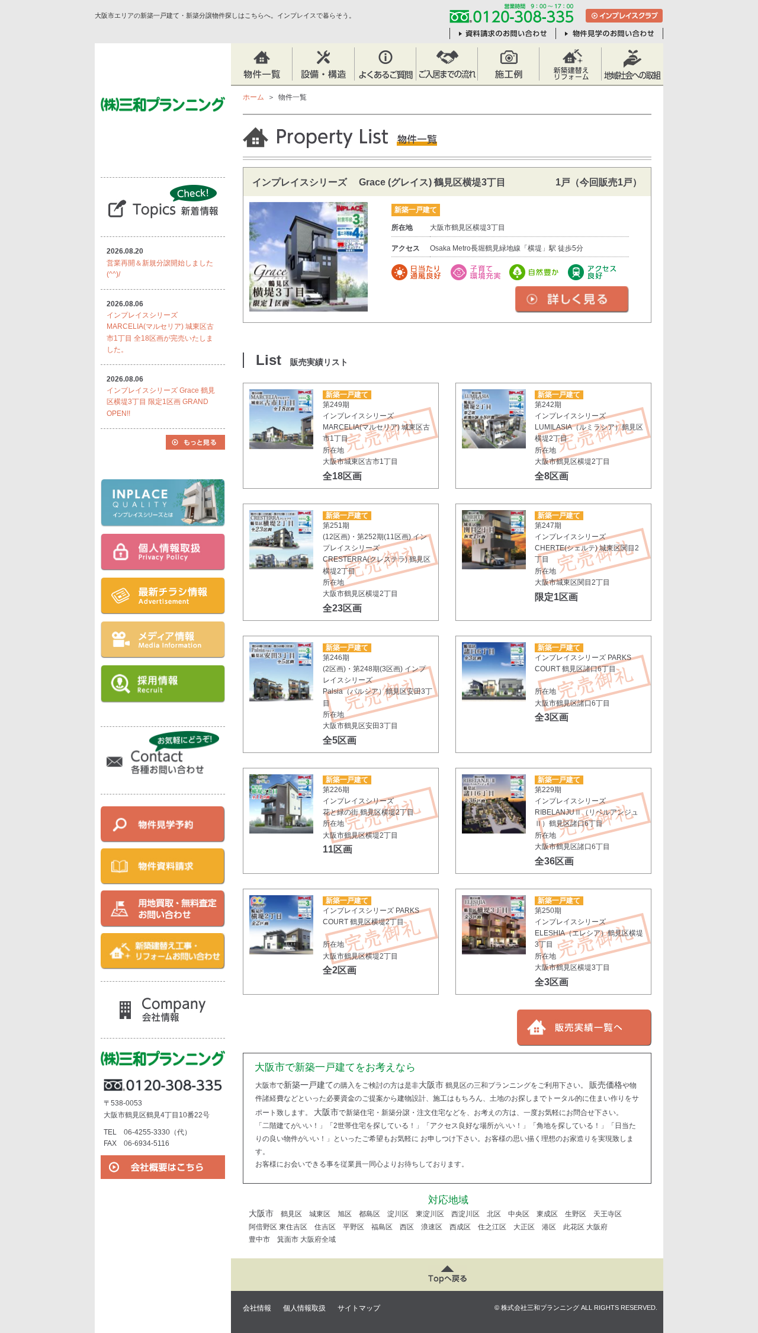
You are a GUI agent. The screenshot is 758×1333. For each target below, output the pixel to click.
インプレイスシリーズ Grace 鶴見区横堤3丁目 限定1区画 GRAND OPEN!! (161, 401)
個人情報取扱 (304, 1308)
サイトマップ (359, 1308)
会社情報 (257, 1308)
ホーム (253, 97)
